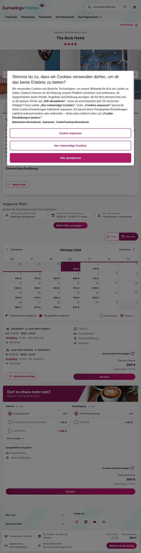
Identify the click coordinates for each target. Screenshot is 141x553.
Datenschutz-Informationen (26, 122)
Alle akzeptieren (70, 158)
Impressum (48, 122)
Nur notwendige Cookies (70, 145)
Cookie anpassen (70, 133)
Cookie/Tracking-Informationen (72, 122)
